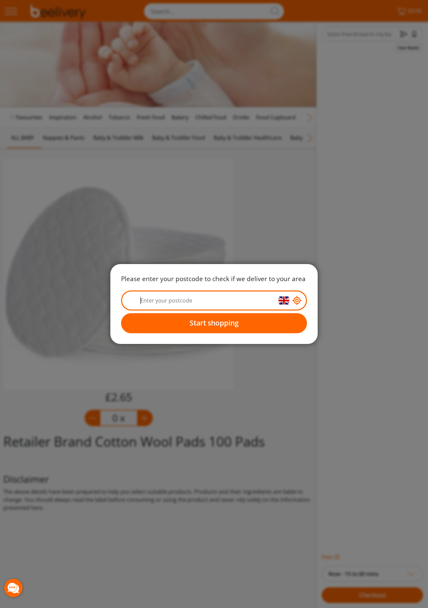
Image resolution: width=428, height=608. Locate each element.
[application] (13, 588)
